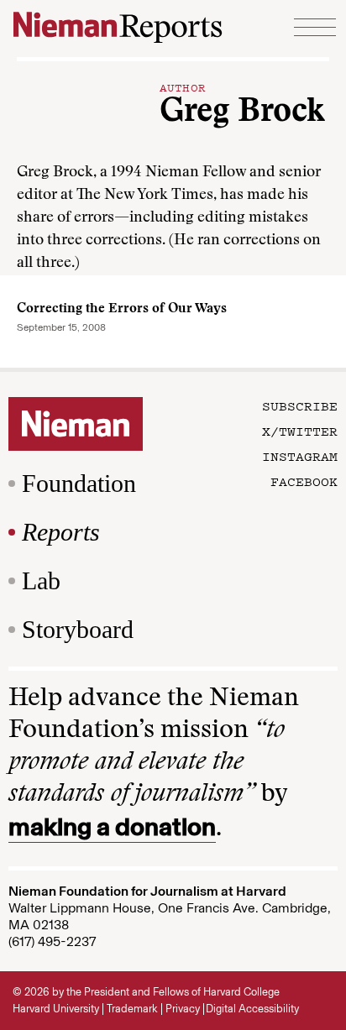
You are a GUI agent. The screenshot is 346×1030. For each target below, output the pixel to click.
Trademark (132, 1008)
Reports (61, 532)
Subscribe (300, 405)
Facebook (304, 481)
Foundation (79, 483)
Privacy (182, 1008)
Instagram (300, 456)
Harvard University (56, 1008)
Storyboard (78, 629)
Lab (41, 580)
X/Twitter (300, 430)
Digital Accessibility (252, 1008)
